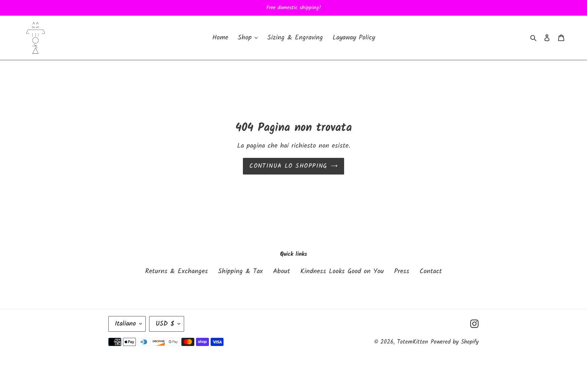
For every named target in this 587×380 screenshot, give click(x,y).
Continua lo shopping (288, 166)
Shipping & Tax (240, 271)
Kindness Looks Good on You (342, 271)
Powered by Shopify (455, 342)
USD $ (165, 323)
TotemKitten (412, 342)
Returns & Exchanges (176, 271)
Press (401, 271)
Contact (431, 271)
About (281, 271)
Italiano (125, 323)
